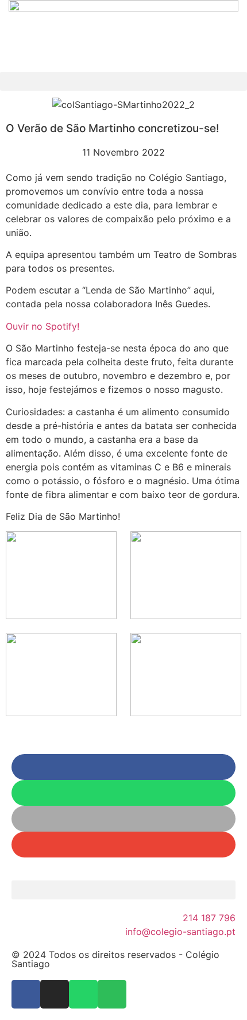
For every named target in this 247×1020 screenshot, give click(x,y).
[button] (123, 81)
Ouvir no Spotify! (42, 326)
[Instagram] (54, 994)
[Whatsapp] (83, 994)
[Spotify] (112, 994)
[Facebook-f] (25, 994)
